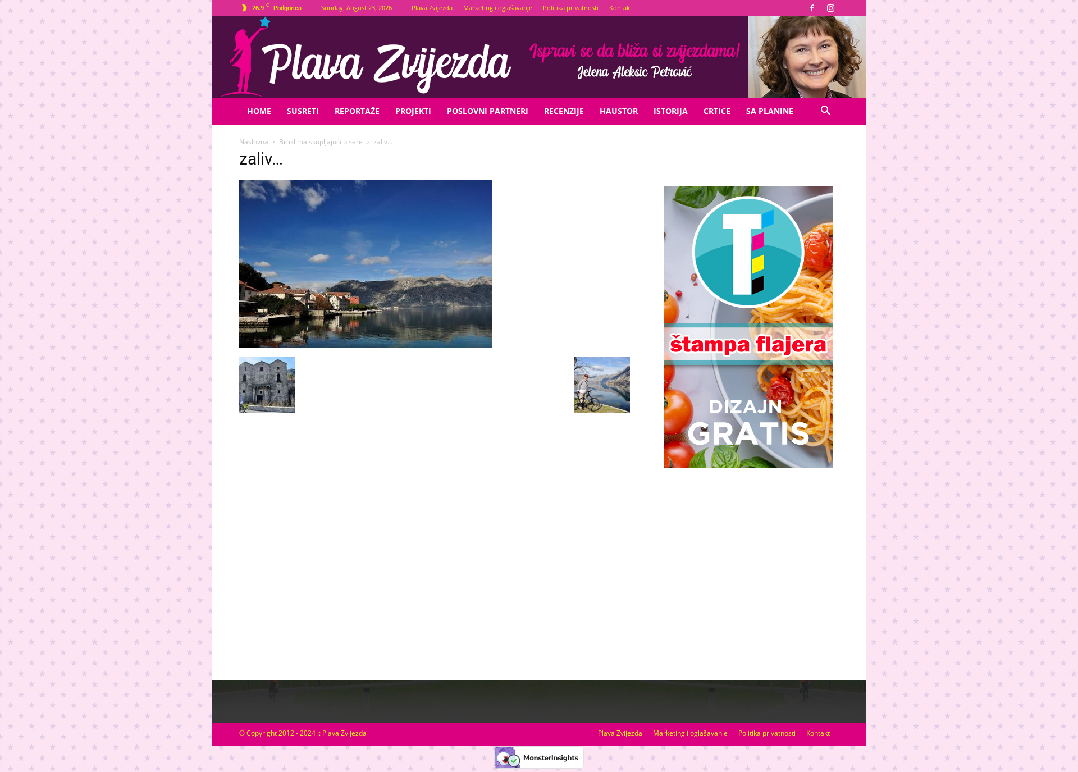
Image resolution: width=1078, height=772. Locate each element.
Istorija (671, 111)
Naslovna (253, 142)
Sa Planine (769, 111)
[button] (825, 112)
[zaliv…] (365, 345)
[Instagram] (830, 8)
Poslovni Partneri (487, 111)
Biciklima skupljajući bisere (321, 142)
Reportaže (357, 111)
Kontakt (620, 7)
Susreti (303, 111)
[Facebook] (811, 8)
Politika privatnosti (571, 7)
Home (259, 111)
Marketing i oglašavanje (497, 7)
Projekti (413, 111)
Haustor (619, 111)
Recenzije (564, 111)
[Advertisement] (748, 563)
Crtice (717, 111)
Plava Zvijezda (432, 7)
